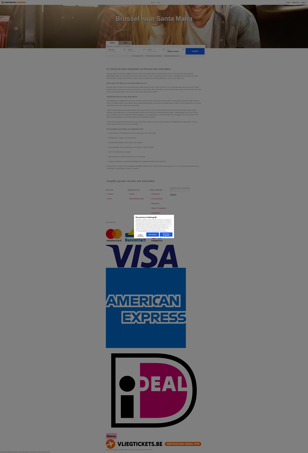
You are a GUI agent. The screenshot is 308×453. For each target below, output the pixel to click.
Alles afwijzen (153, 234)
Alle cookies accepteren (166, 234)
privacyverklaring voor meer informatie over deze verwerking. (152, 231)
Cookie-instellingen (140, 235)
